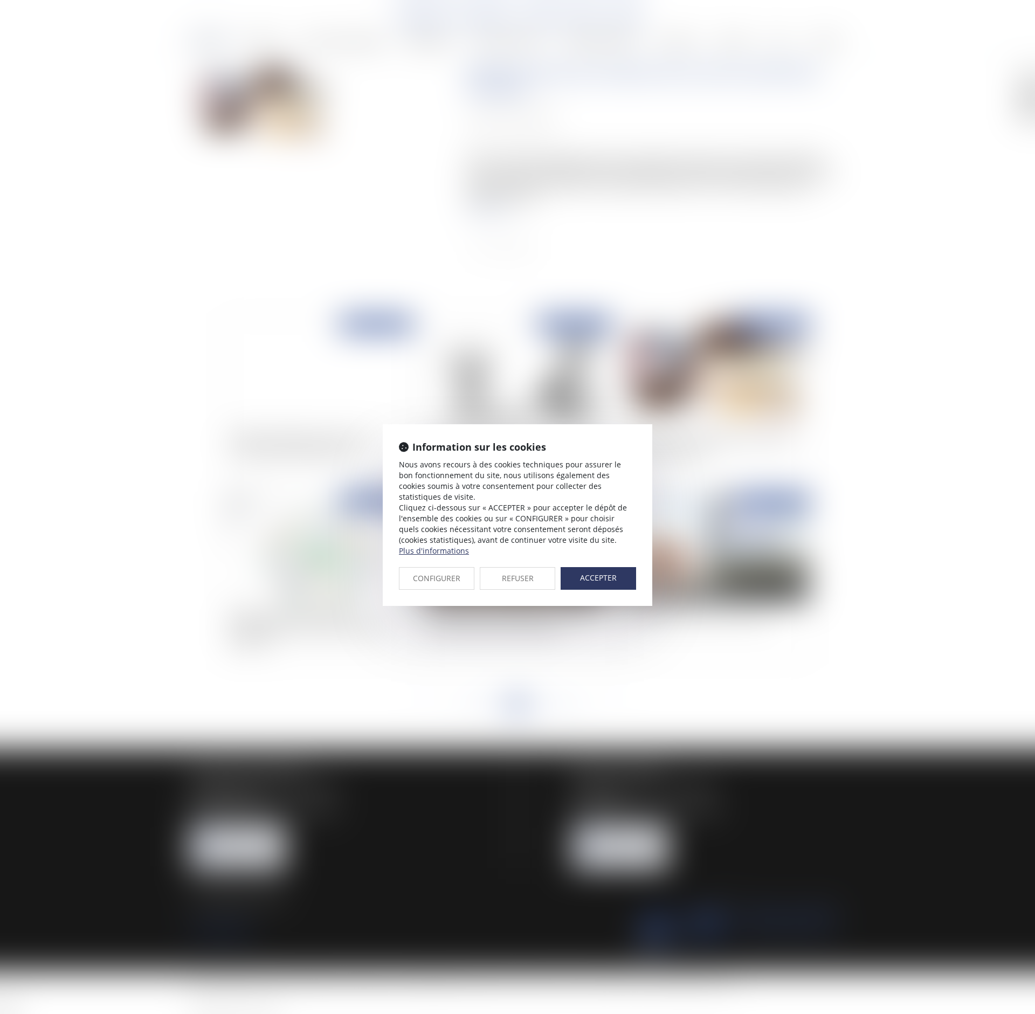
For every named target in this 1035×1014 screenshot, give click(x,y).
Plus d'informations (434, 551)
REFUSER (518, 578)
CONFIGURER (436, 578)
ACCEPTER (598, 577)
